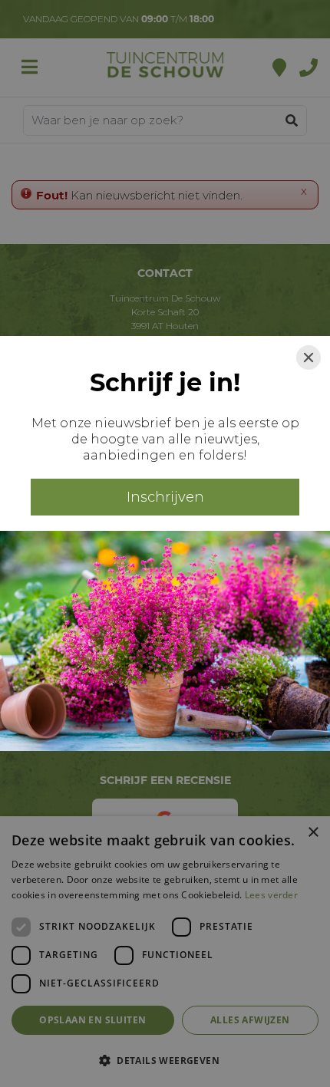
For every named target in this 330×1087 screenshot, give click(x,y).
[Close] (308, 357)
